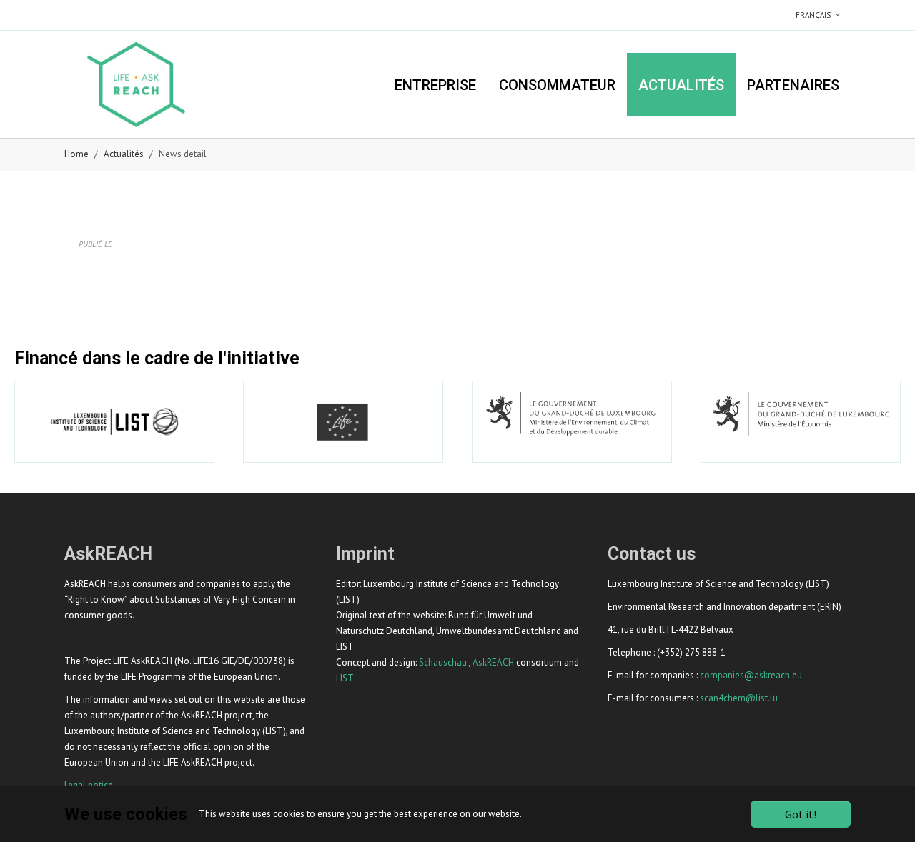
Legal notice (88, 785)
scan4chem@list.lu (739, 698)
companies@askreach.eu (751, 675)
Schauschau (443, 662)
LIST (345, 678)
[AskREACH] (135, 84)
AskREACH (493, 662)
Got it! (800, 814)
